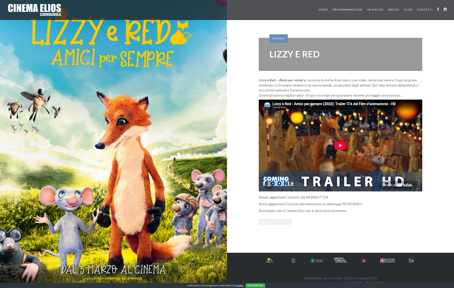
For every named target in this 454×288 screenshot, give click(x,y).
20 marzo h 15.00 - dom (275, 221)
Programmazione (347, 9)
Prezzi (393, 9)
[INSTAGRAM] (445, 9)
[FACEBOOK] (438, 9)
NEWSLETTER (317, 197)
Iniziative (375, 9)
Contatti (425, 9)
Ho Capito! (255, 285)
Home (323, 9)
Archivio (278, 38)
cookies (239, 285)
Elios (408, 9)
